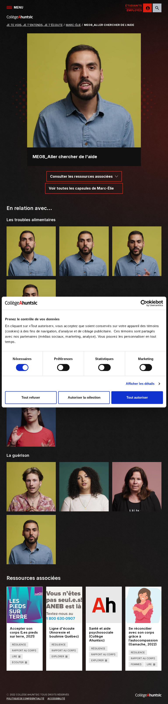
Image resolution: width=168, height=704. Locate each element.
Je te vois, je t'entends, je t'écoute (35, 25)
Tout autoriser (137, 397)
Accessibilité (56, 698)
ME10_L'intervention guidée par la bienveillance (31, 558)
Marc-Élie (73, 25)
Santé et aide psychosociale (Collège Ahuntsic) (104, 634)
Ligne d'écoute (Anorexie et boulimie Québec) (64, 632)
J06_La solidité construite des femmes (137, 506)
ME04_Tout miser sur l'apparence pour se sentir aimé (31, 268)
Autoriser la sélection (84, 397)
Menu (18, 7)
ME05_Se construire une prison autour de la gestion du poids (83, 270)
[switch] (63, 367)
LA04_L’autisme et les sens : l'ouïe (31, 441)
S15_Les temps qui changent (84, 508)
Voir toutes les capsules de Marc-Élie (81, 188)
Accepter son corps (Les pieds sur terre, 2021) (24, 632)
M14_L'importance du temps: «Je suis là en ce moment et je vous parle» (31, 503)
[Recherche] (157, 8)
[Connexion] (147, 8)
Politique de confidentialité (25, 698)
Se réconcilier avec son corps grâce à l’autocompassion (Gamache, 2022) (143, 636)
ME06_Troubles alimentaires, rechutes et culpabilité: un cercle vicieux (136, 268)
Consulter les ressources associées (81, 176)
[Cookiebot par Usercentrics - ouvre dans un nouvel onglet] (144, 303)
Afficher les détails (140, 383)
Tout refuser (30, 397)
